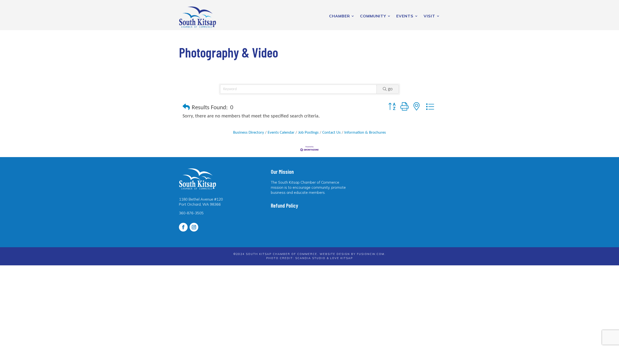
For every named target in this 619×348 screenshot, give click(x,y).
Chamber (339, 16)
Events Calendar (281, 132)
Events (404, 16)
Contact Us (331, 132)
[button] (186, 107)
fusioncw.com (370, 254)
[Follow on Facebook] (183, 227)
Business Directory (248, 132)
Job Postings (308, 132)
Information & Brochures (365, 132)
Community (373, 16)
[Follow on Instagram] (194, 227)
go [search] (390, 89)
